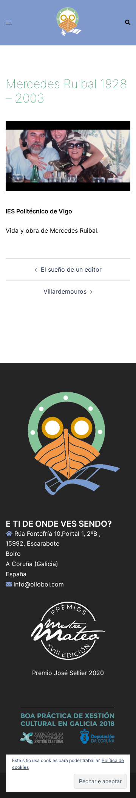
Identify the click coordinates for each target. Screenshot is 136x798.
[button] (127, 23)
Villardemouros (65, 291)
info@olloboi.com (39, 584)
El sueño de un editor (71, 269)
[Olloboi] (68, 22)
